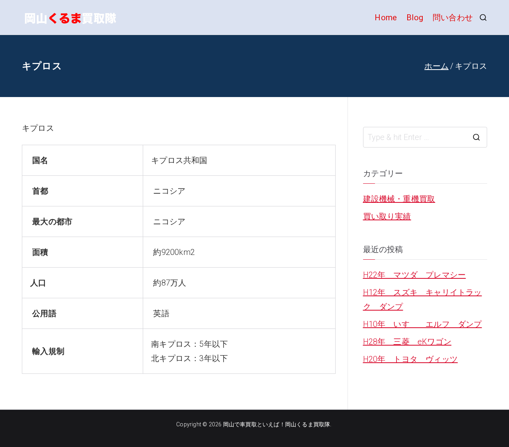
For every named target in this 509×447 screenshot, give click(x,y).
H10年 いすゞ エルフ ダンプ (422, 324)
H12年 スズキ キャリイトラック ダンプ (422, 299)
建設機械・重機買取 (399, 199)
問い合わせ (453, 17)
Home (386, 17)
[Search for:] (425, 137)
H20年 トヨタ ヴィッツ (410, 359)
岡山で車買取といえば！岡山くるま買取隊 (276, 424)
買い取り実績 (387, 216)
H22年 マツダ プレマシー (414, 275)
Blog (414, 17)
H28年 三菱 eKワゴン (407, 341)
